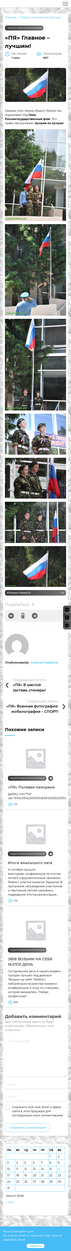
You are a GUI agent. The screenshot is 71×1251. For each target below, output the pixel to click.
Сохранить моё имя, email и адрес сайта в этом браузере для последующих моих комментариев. (37, 1111)
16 (59, 1169)
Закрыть (36, 1246)
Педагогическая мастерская (24, 28)
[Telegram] (35, 616)
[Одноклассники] (23, 616)
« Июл (10, 1202)
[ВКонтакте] (11, 616)
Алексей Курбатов (44, 662)
